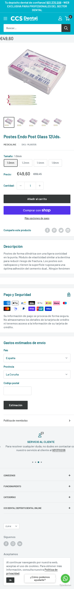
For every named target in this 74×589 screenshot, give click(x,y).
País (6, 350)
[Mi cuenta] (60, 18)
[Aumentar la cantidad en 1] (39, 185)
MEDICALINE (10, 144)
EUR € (8, 526)
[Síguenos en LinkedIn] (19, 543)
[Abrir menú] (5, 18)
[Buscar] (65, 28)
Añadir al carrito (37, 198)
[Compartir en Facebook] (47, 230)
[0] (67, 18)
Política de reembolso (16, 420)
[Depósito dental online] (24, 18)
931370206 (55, 450)
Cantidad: (9, 185)
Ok (10, 580)
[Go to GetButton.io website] (65, 585)
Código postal (11, 383)
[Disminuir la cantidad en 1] (20, 185)
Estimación (15, 405)
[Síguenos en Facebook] (6, 543)
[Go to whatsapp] (65, 578)
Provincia (9, 366)
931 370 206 (54, 2)
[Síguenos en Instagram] (12, 543)
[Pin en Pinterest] (54, 230)
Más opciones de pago (37, 218)
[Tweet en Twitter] (61, 230)
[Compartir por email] (67, 230)
